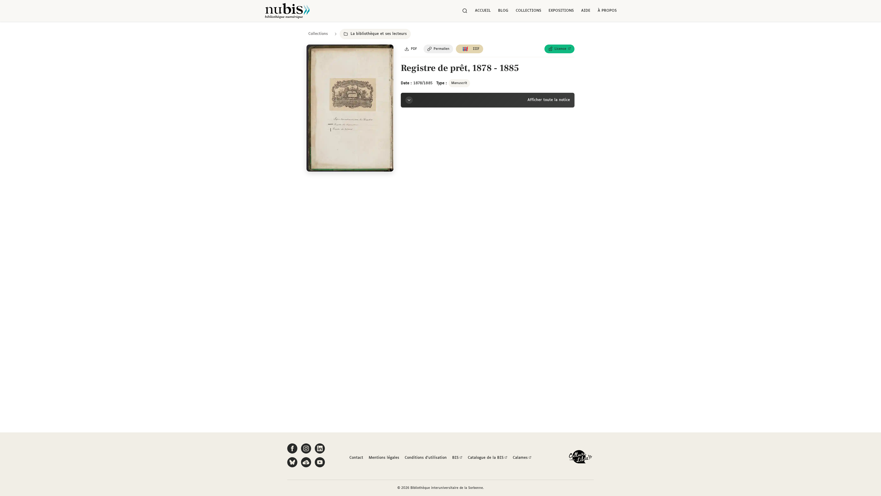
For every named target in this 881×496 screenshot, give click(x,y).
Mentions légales (384, 458)
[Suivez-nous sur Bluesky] (292, 462)
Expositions (561, 11)
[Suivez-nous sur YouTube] (320, 462)
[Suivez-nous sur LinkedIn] (320, 448)
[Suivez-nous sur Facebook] (292, 448)
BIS (455, 458)
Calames (520, 458)
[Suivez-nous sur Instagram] (306, 448)
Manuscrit (459, 83)
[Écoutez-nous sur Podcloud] (306, 462)
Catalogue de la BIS (486, 458)
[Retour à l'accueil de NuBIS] (287, 11)
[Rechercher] (465, 11)
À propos (607, 11)
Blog (503, 11)
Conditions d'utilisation (426, 458)
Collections (528, 11)
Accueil (483, 11)
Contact (356, 458)
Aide (585, 11)
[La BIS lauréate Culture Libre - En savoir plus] (580, 457)
